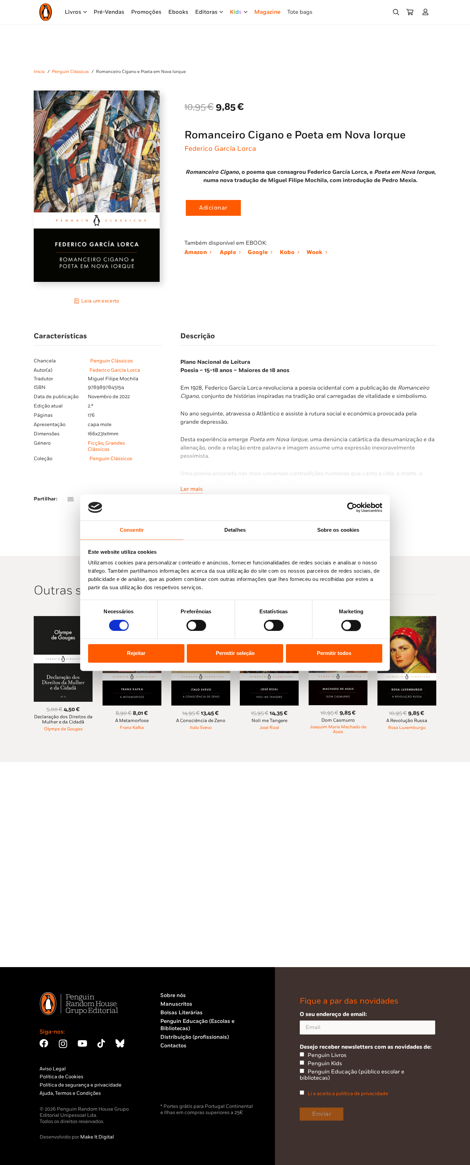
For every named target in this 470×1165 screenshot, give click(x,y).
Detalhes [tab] (235, 530)
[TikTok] (101, 1043)
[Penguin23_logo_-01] (45, 12)
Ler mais (191, 489)
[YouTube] (82, 1043)
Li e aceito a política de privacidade (348, 1094)
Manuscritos (176, 1004)
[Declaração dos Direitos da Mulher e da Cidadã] (63, 620)
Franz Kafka (132, 727)
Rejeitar (136, 653)
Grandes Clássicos (106, 446)
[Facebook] (44, 1043)
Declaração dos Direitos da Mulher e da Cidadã (63, 719)
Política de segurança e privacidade (80, 1085)
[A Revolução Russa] (406, 620)
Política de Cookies (61, 1077)
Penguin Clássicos (70, 71)
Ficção (95, 443)
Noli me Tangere (269, 720)
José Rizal (269, 727)
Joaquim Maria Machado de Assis (338, 729)
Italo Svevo (201, 727)
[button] (396, 12)
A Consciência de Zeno (200, 720)
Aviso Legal (53, 1069)
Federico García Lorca (220, 149)
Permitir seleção (235, 653)
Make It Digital (97, 1137)
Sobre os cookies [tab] (338, 530)
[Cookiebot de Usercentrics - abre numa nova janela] (352, 507)
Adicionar (213, 207)
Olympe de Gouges (63, 729)
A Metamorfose (132, 720)
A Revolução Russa (406, 720)
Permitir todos (334, 653)
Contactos (173, 1045)
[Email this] (70, 499)
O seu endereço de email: (333, 1014)
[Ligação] (427, 12)
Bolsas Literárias (181, 1012)
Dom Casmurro (338, 720)
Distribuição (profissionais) (194, 1037)
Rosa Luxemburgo (407, 727)
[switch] (196, 625)
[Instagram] (63, 1044)
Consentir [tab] (132, 530)
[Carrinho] (410, 12)
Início (39, 71)
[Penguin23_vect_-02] (181, 1084)
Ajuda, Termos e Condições (70, 1093)
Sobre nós (173, 995)
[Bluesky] (119, 1043)
